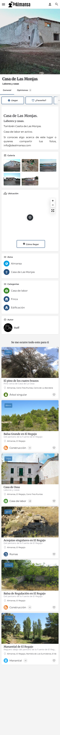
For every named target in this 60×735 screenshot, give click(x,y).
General (7, 90)
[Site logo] (19, 4)
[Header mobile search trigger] (57, 4)
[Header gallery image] (30, 41)
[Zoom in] (53, 201)
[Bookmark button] (54, 394)
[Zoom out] (53, 205)
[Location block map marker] (30, 217)
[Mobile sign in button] (50, 4)
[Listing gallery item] (12, 165)
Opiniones (24, 90)
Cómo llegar (32, 244)
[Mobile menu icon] (3, 4)
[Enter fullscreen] (53, 210)
